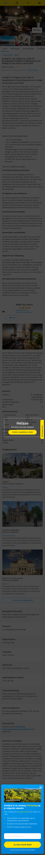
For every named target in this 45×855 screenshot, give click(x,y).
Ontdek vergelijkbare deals (22, 432)
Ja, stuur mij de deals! (22, 845)
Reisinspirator (42, 431)
